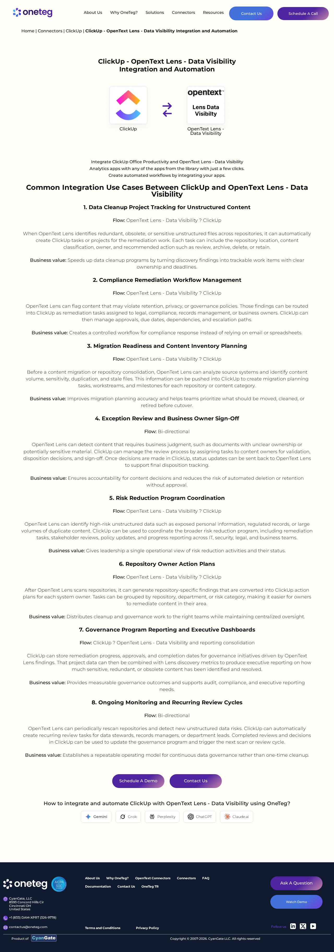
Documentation (98, 886)
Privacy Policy (147, 928)
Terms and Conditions (102, 928)
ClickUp (74, 30)
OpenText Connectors (152, 878)
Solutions (155, 12)
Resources (213, 12)
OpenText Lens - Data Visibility (205, 131)
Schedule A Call (303, 13)
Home (27, 30)
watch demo (296, 902)
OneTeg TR (150, 886)
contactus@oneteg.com (28, 927)
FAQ (205, 878)
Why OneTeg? (124, 12)
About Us (93, 12)
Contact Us (251, 13)
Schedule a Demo (138, 781)
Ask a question (296, 883)
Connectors (183, 12)
